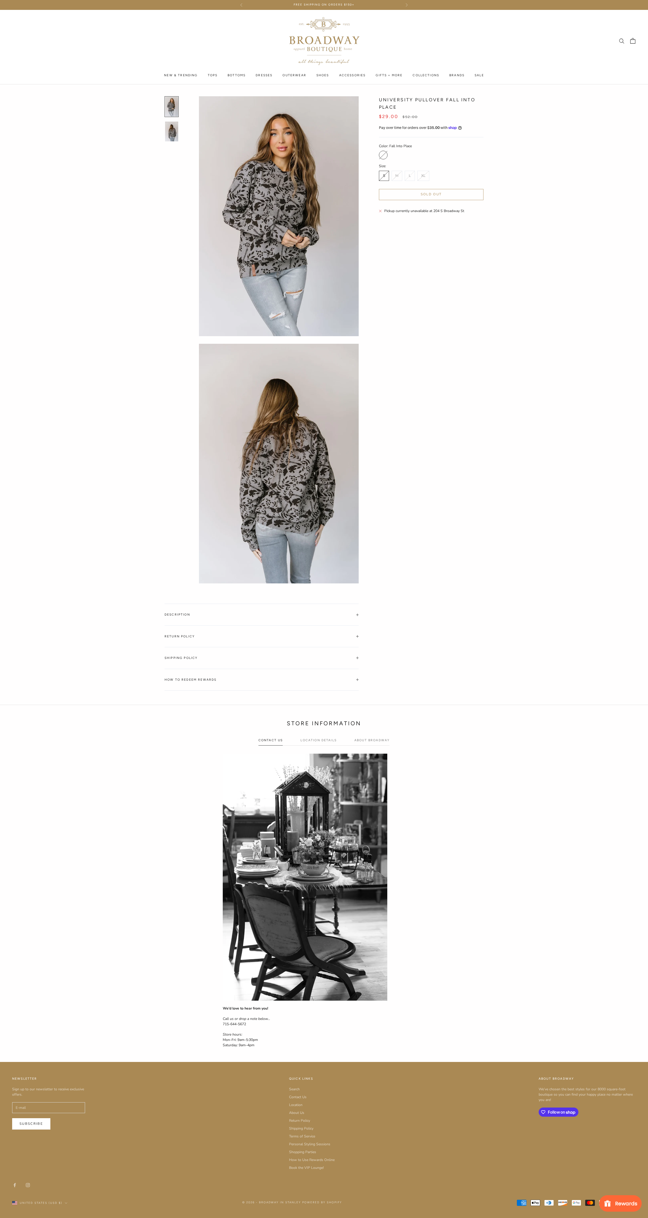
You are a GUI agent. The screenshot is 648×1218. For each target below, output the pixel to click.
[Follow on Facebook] (14, 1185)
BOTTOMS (237, 75)
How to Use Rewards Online (312, 1159)
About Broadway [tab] (372, 740)
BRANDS (456, 75)
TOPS (213, 75)
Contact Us (298, 1097)
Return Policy (299, 1120)
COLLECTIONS (426, 75)
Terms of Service (302, 1136)
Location (295, 1104)
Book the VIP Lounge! (306, 1167)
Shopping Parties (302, 1152)
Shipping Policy (301, 1128)
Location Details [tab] (318, 740)
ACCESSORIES (352, 75)
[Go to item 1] (172, 106)
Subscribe (31, 1123)
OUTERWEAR (294, 75)
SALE (479, 75)
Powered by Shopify (322, 1202)
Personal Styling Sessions (309, 1144)
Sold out (431, 194)
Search (294, 1089)
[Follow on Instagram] (27, 1185)
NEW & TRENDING (180, 75)
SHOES (322, 75)
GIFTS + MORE (389, 75)
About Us (296, 1112)
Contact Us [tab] (270, 740)
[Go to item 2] (172, 131)
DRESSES (264, 75)
